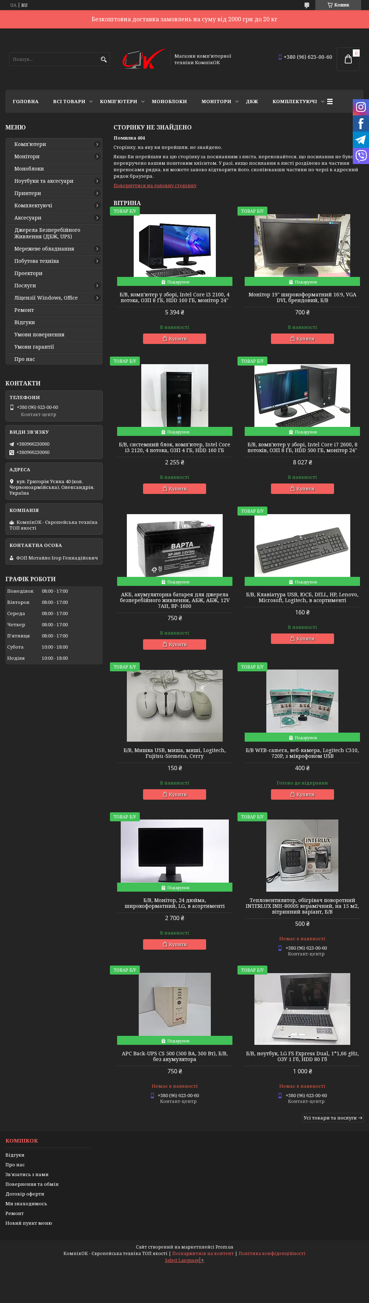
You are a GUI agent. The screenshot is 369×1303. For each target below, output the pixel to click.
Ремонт (24, 310)
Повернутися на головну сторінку (155, 185)
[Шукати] (103, 59)
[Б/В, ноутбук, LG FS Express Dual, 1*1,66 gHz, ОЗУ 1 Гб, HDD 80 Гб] (302, 1009)
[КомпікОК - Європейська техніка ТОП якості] (144, 59)
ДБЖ (252, 101)
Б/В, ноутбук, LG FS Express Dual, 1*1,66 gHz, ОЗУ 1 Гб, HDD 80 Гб (302, 1056)
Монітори (216, 101)
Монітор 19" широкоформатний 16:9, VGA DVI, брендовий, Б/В (302, 297)
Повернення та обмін (32, 1184)
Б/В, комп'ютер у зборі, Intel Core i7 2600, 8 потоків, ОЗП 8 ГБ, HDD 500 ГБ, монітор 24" (302, 447)
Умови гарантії (34, 347)
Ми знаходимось (26, 1203)
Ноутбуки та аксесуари (44, 181)
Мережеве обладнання (44, 249)
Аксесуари (27, 218)
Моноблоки (169, 101)
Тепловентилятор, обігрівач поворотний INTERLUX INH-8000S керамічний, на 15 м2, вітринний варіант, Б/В (302, 906)
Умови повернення (39, 334)
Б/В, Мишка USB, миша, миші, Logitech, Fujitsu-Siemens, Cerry (175, 753)
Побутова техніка (36, 261)
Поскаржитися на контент (203, 1253)
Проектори (28, 273)
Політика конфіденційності (272, 1253)
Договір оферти (24, 1194)
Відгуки (24, 322)
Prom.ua (224, 1247)
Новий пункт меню (28, 1223)
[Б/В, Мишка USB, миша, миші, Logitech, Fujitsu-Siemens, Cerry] (174, 706)
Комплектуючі (294, 101)
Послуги (25, 285)
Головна (26, 101)
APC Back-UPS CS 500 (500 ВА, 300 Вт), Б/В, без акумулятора (175, 1056)
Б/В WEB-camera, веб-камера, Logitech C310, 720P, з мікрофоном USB (302, 753)
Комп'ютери (118, 101)
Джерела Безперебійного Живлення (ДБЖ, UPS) (47, 233)
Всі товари (69, 101)
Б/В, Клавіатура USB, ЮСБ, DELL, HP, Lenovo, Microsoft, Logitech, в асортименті (302, 597)
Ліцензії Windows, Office (46, 298)
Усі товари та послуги (330, 1117)
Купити (178, 338)
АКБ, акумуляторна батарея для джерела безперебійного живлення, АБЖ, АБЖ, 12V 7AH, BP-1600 (175, 600)
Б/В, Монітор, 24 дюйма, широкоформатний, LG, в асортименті (175, 903)
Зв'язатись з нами (27, 1174)
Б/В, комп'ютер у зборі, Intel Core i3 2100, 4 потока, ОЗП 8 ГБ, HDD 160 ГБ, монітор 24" (175, 297)
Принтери (27, 193)
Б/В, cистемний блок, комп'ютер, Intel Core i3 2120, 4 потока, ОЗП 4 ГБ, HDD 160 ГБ (174, 447)
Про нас (24, 359)
